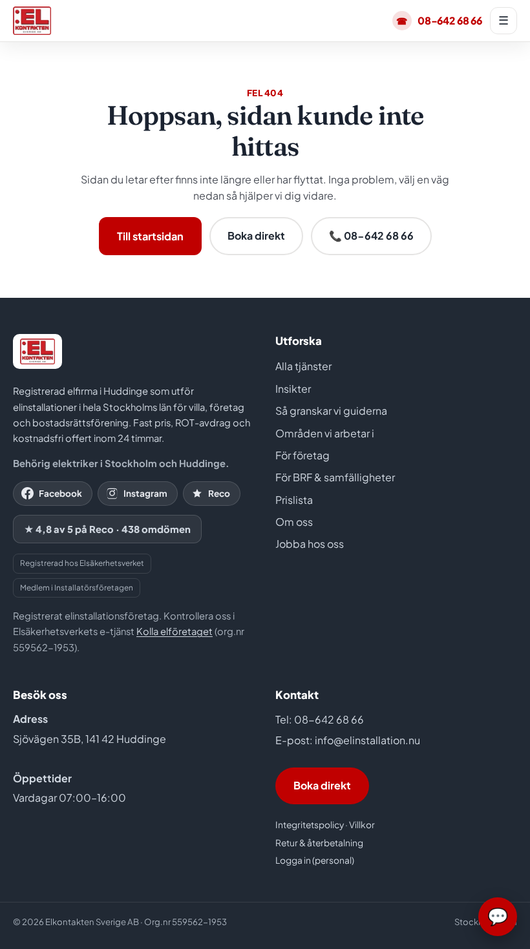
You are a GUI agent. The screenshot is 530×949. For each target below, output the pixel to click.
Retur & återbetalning (319, 842)
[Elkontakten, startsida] (32, 20)
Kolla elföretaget (174, 631)
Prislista (294, 499)
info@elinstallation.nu (367, 740)
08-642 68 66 (439, 20)
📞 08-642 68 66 (371, 235)
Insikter (293, 388)
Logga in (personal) (314, 860)
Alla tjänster (303, 366)
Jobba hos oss (309, 543)
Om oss (294, 521)
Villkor (362, 824)
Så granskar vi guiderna (331, 410)
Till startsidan (150, 236)
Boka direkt (256, 235)
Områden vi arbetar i (324, 433)
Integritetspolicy (309, 824)
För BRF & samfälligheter (335, 477)
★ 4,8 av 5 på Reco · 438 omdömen (107, 529)
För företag (302, 455)
